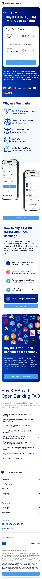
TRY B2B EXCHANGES (21, 376)
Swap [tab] (21, 29)
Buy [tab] (7, 29)
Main (5, 13)
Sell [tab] (14, 29)
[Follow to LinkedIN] (3, 524)
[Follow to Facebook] (6, 524)
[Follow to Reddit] (14, 524)
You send (10, 34)
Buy (10, 13)
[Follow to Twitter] (18, 524)
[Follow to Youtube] (22, 524)
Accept (21, 574)
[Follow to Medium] (10, 524)
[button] (21, 415)
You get (9, 48)
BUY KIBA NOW (21, 218)
